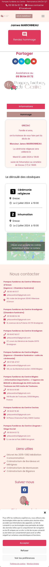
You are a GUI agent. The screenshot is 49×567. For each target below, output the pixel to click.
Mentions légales (13, 476)
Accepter (24, 543)
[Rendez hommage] (24, 34)
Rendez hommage (24, 39)
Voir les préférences (25, 558)
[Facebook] (24, 489)
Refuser (24, 550)
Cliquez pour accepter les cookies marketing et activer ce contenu (26, 246)
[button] (45, 512)
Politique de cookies (17, 564)
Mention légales (33, 564)
